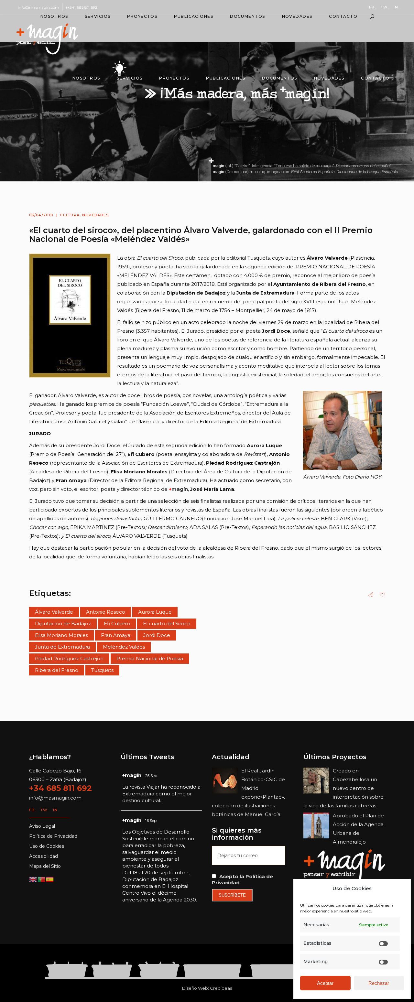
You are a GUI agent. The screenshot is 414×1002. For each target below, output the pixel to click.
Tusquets (102, 670)
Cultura (70, 215)
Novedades (95, 215)
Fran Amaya (115, 635)
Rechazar (378, 983)
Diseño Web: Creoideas (207, 988)
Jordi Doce (156, 635)
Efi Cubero (117, 623)
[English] (33, 879)
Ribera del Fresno (56, 670)
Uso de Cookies (46, 846)
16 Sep (151, 820)
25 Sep (151, 775)
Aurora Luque (155, 612)
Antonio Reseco (105, 612)
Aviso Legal (42, 826)
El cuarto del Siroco (167, 623)
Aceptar (325, 983)
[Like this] (382, 595)
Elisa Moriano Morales (61, 635)
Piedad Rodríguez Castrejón (69, 658)
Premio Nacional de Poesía (149, 658)
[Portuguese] (42, 879)
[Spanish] (50, 879)
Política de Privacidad (53, 836)
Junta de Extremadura (62, 647)
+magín (131, 775)
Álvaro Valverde (54, 612)
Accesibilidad (43, 856)
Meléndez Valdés (124, 647)
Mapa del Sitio (45, 866)
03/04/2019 (41, 215)
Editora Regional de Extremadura (165, 480)
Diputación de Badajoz (63, 623)
